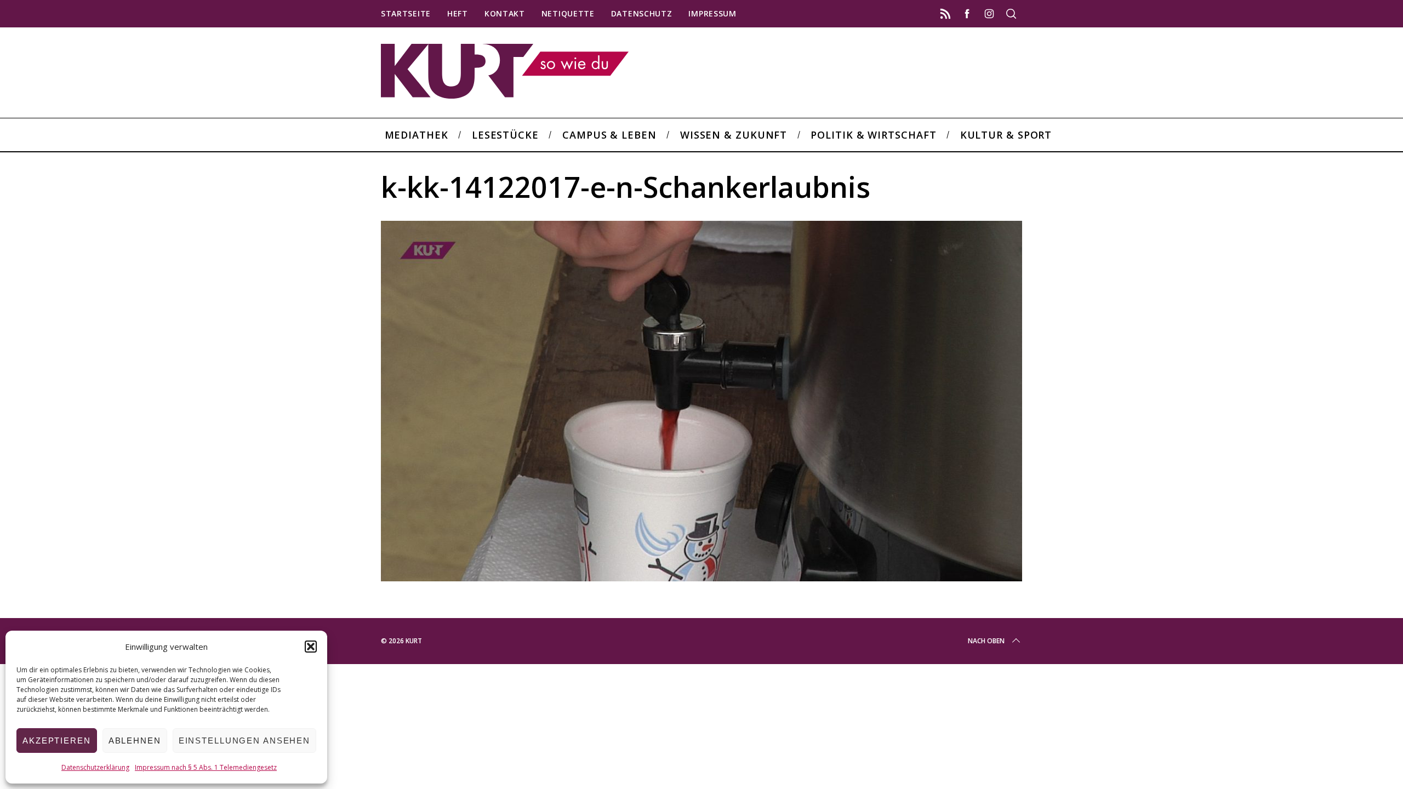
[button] (310, 646)
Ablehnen (135, 740)
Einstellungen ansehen (244, 740)
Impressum (712, 13)
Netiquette (568, 13)
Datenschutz (641, 13)
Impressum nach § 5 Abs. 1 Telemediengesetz (206, 767)
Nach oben (986, 640)
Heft (457, 13)
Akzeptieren (56, 740)
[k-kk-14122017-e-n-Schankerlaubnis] (701, 577)
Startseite (406, 13)
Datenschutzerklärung (95, 767)
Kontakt (504, 13)
